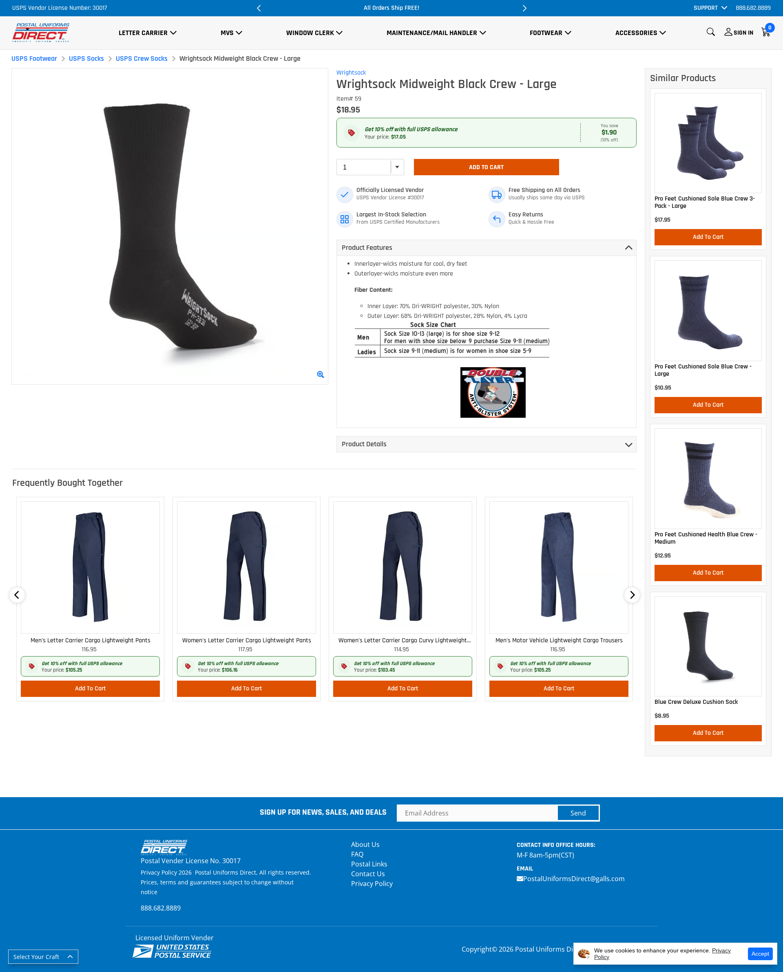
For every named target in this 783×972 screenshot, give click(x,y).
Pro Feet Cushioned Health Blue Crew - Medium (706, 538)
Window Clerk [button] (310, 32)
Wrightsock (351, 72)
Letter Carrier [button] (143, 32)
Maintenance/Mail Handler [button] (432, 32)
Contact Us (368, 873)
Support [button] (706, 8)
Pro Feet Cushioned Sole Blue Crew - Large (703, 370)
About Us (365, 844)
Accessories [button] (636, 32)
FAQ (357, 854)
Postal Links (369, 864)
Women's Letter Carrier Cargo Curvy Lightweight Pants (402, 641)
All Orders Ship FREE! (391, 8)
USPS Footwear (34, 58)
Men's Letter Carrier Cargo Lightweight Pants (90, 640)
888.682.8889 (753, 8)
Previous (259, 8)
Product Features (367, 247)
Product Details (364, 444)
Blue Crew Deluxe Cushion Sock (696, 702)
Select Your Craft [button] (36, 957)
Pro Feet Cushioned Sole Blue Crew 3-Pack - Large (705, 202)
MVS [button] (227, 32)
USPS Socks (86, 58)
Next (524, 8)
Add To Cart (486, 167)
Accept (760, 953)
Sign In (743, 33)
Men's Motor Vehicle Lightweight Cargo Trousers (559, 640)
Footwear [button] (546, 32)
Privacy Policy (372, 883)
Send (578, 813)
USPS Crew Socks (142, 58)
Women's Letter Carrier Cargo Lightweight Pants (246, 640)
